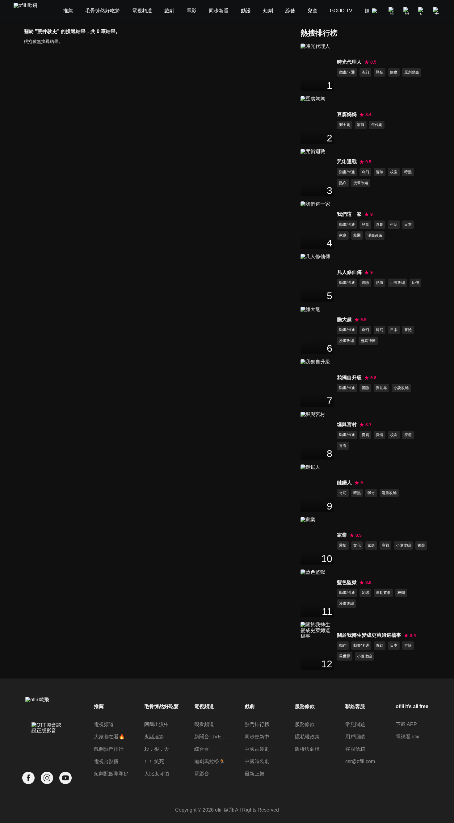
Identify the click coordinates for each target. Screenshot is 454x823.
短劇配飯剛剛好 (111, 773)
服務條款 (305, 724)
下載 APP (406, 724)
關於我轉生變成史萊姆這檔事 (369, 635)
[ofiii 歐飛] (29, 11)
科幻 (379, 330)
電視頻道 (104, 724)
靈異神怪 (368, 340)
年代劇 (376, 125)
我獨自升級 (349, 377)
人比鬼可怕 (156, 773)
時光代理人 (349, 62)
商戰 (385, 545)
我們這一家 (349, 214)
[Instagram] (47, 778)
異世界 (381, 388)
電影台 (201, 773)
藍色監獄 (347, 582)
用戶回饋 (355, 736)
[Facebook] (28, 778)
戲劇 (249, 706)
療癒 (393, 72)
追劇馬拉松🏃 (209, 761)
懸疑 (379, 72)
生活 (393, 224)
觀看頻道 (204, 724)
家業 (342, 535)
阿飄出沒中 (156, 724)
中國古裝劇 (257, 749)
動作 (343, 645)
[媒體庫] (407, 11)
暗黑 (408, 172)
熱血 (343, 183)
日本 (408, 224)
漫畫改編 (360, 183)
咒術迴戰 (347, 161)
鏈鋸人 (344, 482)
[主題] (436, 11)
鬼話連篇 (154, 736)
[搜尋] (392, 11)
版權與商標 (307, 749)
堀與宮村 (347, 424)
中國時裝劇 (257, 761)
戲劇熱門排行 (109, 749)
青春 (343, 445)
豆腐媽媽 (347, 114)
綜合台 (201, 749)
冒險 (379, 172)
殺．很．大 (156, 749)
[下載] (422, 11)
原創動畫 (411, 72)
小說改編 (397, 282)
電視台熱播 (106, 761)
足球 (365, 592)
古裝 (421, 545)
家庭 (360, 125)
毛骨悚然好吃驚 (161, 706)
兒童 (365, 224)
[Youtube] (65, 778)
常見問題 (355, 724)
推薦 (99, 706)
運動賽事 (383, 592)
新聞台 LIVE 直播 (212, 736)
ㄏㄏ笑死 (154, 761)
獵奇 (371, 493)
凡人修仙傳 (349, 272)
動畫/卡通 (347, 72)
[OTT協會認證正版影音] (47, 741)
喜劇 (379, 224)
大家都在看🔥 (109, 736)
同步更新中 (257, 736)
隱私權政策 (307, 736)
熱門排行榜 (257, 724)
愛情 (379, 435)
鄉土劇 (344, 125)
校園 (393, 172)
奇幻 (365, 72)
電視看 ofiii (407, 736)
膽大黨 (344, 319)
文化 (357, 545)
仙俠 (415, 282)
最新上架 (254, 773)
